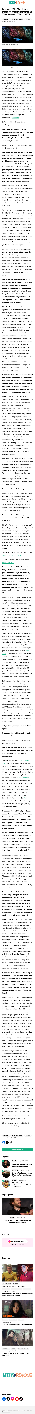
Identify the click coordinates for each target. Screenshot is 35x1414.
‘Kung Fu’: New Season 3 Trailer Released (17, 1324)
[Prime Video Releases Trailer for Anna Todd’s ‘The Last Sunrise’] (6, 1184)
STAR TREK (6, 1289)
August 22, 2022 (8, 563)
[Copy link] (11, 1142)
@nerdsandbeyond (17, 1241)
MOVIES (14, 1160)
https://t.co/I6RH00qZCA (11, 555)
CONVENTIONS (7, 1283)
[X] (8, 1399)
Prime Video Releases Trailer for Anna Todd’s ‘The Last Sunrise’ (22, 1185)
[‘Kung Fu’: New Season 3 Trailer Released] (17, 1308)
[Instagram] (12, 1399)
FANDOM (15, 1283)
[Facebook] (4, 1399)
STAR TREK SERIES (17, 19)
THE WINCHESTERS (23, 1348)
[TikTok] (21, 1399)
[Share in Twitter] (7, 1142)
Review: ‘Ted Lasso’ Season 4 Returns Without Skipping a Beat (22, 1175)
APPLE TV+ (15, 1170)
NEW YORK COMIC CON (9, 1286)
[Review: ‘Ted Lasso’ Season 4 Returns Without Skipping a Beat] (6, 1174)
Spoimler (15, 118)
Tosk (25, 798)
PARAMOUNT (6, 19)
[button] (3, 2)
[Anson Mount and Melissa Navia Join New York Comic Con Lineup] (17, 1272)
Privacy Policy (28, 1410)
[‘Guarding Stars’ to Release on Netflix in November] (6, 1164)
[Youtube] (17, 1399)
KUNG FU (5, 1319)
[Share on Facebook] (3, 1142)
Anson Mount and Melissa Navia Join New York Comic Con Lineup (17, 1295)
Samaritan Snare (23, 778)
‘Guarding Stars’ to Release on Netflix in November (22, 1165)
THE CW (21, 1319)
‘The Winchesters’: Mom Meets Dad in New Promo (16, 1354)
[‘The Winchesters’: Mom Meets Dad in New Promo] (17, 1337)
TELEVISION (28, 19)
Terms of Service (6, 1411)
